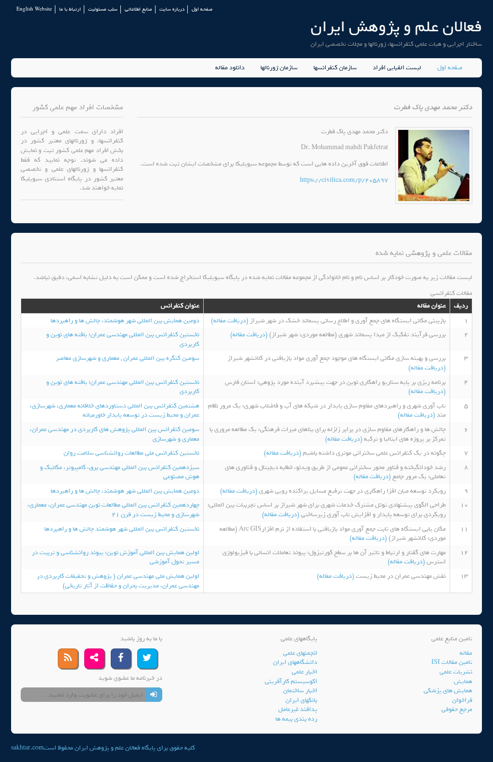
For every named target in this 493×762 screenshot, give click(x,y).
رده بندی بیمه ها (296, 719)
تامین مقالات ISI (451, 662)
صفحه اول (202, 9)
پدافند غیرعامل (297, 709)
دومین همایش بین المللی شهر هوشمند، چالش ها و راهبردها (125, 321)
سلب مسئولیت (102, 9)
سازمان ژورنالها (279, 68)
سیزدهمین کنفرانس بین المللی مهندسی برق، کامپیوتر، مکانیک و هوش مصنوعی (119, 472)
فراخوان (462, 700)
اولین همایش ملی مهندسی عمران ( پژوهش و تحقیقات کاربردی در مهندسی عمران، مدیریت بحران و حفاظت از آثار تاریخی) (118, 581)
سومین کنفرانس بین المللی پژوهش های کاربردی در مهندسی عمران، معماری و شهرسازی (114, 434)
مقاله (466, 653)
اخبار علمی (304, 672)
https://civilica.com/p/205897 (344, 180)
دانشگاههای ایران (295, 662)
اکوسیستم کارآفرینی (291, 681)
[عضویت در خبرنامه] (153, 694)
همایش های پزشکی (448, 691)
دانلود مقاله (230, 68)
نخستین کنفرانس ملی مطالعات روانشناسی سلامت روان (131, 453)
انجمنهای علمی (300, 653)
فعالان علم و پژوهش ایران (396, 26)
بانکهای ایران (301, 700)
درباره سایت (171, 9)
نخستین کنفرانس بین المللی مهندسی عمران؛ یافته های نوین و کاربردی (122, 339)
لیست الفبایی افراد (397, 68)
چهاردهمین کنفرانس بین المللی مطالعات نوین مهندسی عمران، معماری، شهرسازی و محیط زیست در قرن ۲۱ (113, 510)
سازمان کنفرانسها (335, 68)
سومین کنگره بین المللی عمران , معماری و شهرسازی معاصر (127, 358)
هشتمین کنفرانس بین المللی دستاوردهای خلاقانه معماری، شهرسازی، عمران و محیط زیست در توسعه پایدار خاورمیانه (114, 410)
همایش (463, 681)
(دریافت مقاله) (230, 321)
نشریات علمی (456, 672)
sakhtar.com (27, 748)
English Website (34, 9)
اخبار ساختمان (300, 691)
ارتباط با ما (70, 9)
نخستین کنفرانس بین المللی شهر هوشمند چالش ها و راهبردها (121, 529)
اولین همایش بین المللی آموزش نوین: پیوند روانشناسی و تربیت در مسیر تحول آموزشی (115, 557)
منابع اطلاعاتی (138, 9)
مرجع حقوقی (456, 709)
